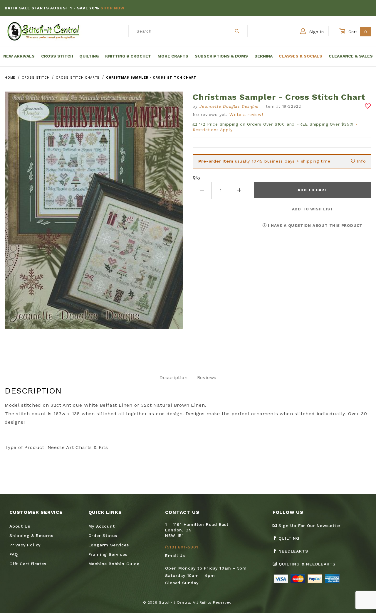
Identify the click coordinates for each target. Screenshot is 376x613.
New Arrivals (19, 56)
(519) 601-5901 (181, 547)
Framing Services (107, 554)
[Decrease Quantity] (202, 190)
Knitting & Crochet (128, 56)
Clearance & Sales (351, 56)
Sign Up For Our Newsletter (309, 525)
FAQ (13, 554)
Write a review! (246, 114)
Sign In (316, 31)
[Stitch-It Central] (43, 30)
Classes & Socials (300, 56)
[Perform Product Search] (237, 31)
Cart (357, 31)
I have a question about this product (315, 225)
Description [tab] (174, 377)
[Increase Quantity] (239, 190)
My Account (101, 526)
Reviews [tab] (207, 377)
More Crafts (172, 56)
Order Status (103, 535)
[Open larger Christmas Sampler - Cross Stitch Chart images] (94, 214)
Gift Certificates (27, 563)
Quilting (89, 56)
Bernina (263, 56)
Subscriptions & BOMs (221, 56)
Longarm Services (108, 545)
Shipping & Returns (31, 535)
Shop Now (112, 8)
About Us (19, 526)
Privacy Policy (25, 545)
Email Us (175, 555)
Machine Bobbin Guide (114, 563)
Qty (196, 177)
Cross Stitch (57, 56)
